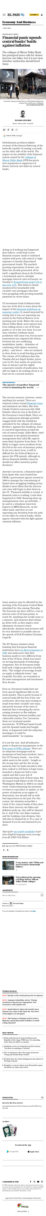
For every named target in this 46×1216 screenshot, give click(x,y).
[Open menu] (4, 15)
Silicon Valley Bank (8, 895)
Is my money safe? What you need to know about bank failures (29, 865)
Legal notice (9, 1198)
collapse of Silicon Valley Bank (19, 159)
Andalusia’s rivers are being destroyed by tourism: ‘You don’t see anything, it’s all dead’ (22, 1047)
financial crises (35, 403)
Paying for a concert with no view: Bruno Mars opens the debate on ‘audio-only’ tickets (23, 1066)
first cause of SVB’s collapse (16, 748)
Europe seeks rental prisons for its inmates (25, 995)
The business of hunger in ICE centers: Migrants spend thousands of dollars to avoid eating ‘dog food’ (20, 1020)
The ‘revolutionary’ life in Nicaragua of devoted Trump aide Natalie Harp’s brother (21, 1054)
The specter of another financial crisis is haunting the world (20, 386)
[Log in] (42, 15)
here (34, 911)
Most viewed (7, 1033)
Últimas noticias (9, 991)
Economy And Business (19, 22)
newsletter (7, 1097)
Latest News (7, 28)
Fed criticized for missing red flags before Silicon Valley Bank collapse (28, 880)
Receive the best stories (12, 1103)
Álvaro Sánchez (23, 120)
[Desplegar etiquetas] (42, 895)
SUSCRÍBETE (34, 15)
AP (16, 870)
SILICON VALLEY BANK (10, 34)
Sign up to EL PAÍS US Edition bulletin (19, 846)
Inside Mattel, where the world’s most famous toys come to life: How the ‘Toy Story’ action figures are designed (20, 1011)
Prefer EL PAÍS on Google (14, 135)
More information (7, 906)
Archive (5, 1121)
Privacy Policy (18, 1198)
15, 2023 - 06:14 (25, 123)
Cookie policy (37, 1198)
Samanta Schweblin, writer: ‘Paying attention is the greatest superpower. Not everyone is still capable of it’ (19, 1002)
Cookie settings (27, 1198)
